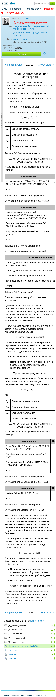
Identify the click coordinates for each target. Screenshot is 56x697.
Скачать (22, 54)
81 (52, 646)
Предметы (16, 8)
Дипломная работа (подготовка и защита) (30, 34)
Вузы (5, 8)
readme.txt (12, 650)
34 (52, 634)
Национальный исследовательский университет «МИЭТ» (31, 27)
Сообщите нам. (34, 23)
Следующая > (46, 64)
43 (52, 654)
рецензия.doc (14, 658)
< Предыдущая (14, 64)
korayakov (25, 18)
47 (52, 658)
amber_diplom (20, 39)
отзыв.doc (12, 654)
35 (52, 625)
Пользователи (33, 8)
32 (52, 650)
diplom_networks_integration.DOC (23, 646)
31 (52, 630)
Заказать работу (15, 13)
